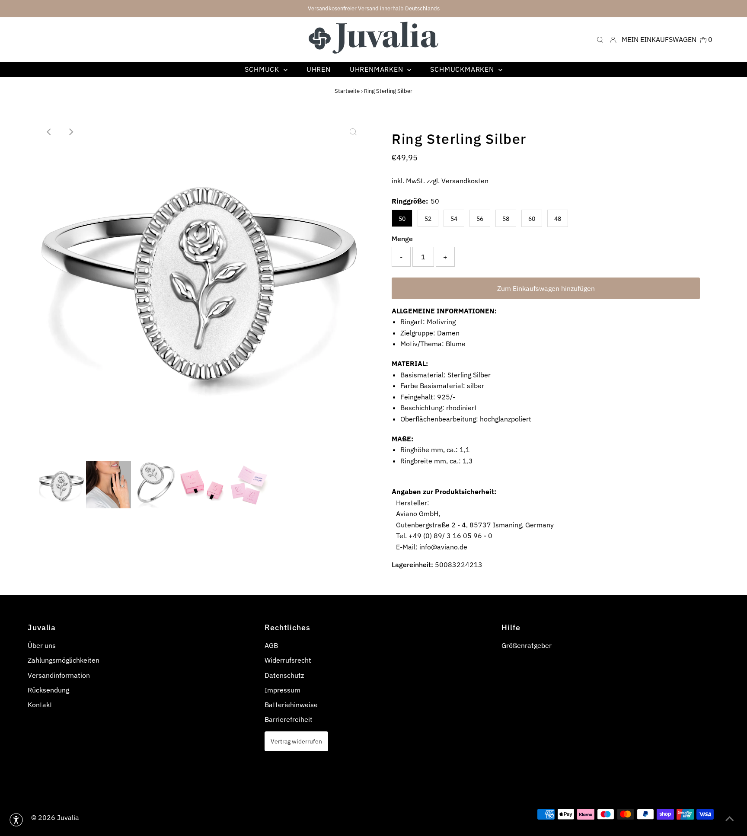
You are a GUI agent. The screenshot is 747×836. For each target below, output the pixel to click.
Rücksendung (48, 690)
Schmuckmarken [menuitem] (463, 69)
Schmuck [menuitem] (263, 69)
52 (428, 219)
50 (402, 219)
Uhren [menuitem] (318, 69)
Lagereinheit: (412, 564)
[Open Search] (600, 39)
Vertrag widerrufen (296, 741)
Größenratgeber (526, 645)
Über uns (42, 645)
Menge (402, 238)
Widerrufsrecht (288, 660)
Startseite (347, 91)
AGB (271, 645)
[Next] (70, 131)
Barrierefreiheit (289, 719)
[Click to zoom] (353, 131)
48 (557, 219)
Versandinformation (59, 675)
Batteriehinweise (291, 704)
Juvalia (68, 817)
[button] (16, 819)
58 (505, 219)
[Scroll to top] (729, 818)
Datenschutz (284, 675)
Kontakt (40, 704)
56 (479, 219)
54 (453, 219)
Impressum (282, 690)
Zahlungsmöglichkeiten (63, 660)
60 (531, 219)
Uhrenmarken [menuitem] (377, 69)
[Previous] (49, 131)
